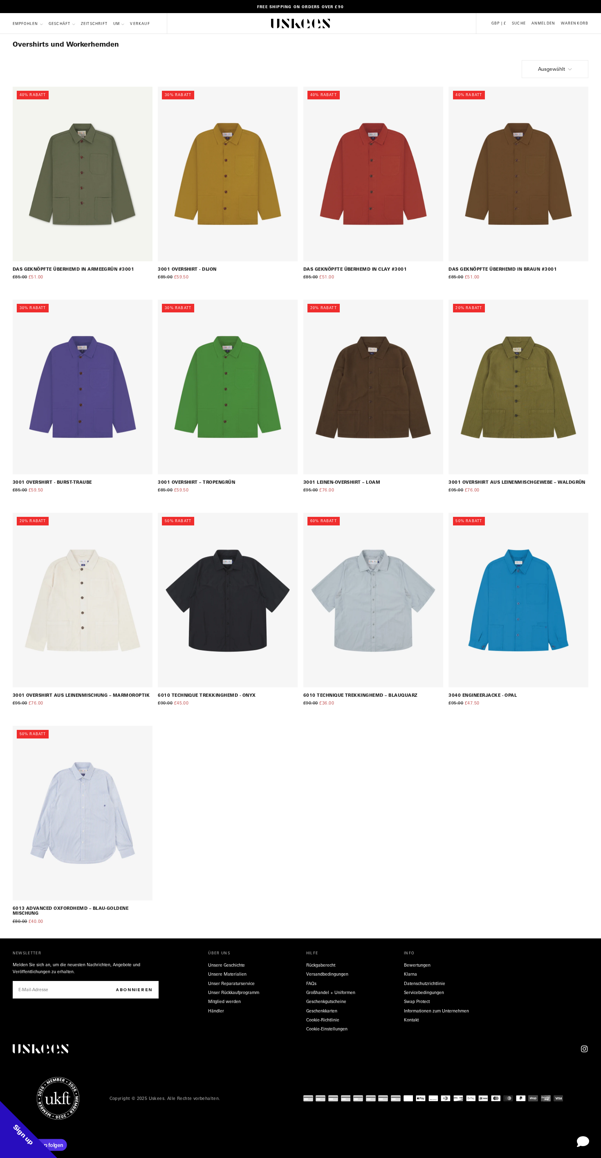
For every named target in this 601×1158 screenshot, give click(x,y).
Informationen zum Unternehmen (436, 1010)
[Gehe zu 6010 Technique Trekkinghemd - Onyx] (228, 600)
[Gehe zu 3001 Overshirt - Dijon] (228, 174)
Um (116, 24)
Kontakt (411, 1019)
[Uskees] (40, 1049)
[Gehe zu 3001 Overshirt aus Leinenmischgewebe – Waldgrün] (518, 387)
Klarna (410, 974)
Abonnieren (134, 989)
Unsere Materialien (227, 974)
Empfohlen (25, 24)
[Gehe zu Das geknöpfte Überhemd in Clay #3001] (373, 174)
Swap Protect (417, 1001)
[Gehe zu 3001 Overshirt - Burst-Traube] (82, 387)
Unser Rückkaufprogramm (233, 992)
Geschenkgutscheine (326, 1001)
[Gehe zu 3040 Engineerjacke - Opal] (518, 600)
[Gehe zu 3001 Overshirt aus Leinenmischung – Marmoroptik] (82, 600)
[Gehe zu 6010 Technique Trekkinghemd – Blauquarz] (373, 600)
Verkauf (140, 24)
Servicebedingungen (424, 992)
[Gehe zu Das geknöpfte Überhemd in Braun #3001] (518, 174)
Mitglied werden (224, 1001)
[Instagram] (584, 1049)
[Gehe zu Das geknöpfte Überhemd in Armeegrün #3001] (82, 174)
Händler (216, 1010)
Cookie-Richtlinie (322, 1019)
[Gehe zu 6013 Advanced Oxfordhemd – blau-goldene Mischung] (82, 813)
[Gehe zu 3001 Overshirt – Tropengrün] (228, 387)
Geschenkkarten (321, 1010)
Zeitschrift (94, 24)
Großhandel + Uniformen (330, 992)
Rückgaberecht (320, 965)
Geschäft (60, 24)
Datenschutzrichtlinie (424, 983)
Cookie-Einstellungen (327, 1028)
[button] (498, 23)
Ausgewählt (551, 69)
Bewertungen (417, 965)
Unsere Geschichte (226, 965)
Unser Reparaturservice (231, 983)
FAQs (311, 983)
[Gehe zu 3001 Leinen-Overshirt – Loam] (373, 387)
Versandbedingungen (327, 974)
